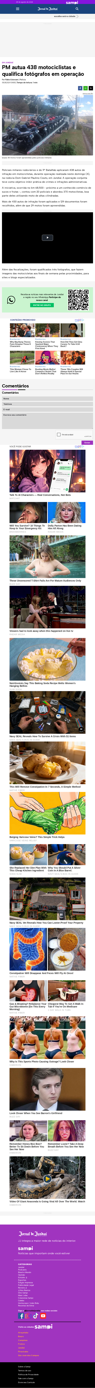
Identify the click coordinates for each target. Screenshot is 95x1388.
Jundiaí (21, 1348)
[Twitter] (91, 88)
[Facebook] (80, 88)
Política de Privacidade (28, 1374)
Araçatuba (23, 1332)
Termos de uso (24, 1370)
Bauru (21, 1336)
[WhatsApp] (85, 88)
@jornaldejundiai (32, 1310)
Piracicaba (23, 1351)
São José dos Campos (28, 1355)
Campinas (22, 1340)
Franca (21, 1344)
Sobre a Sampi (24, 1366)
